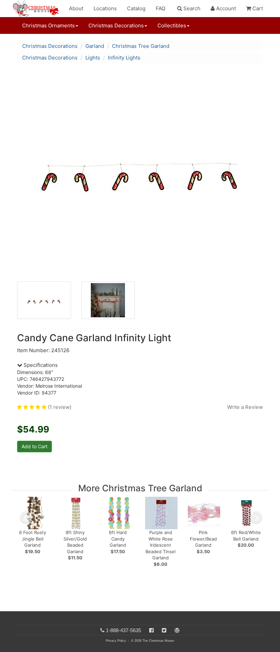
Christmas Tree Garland (140, 46)
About (76, 8)
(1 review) (59, 407)
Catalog (136, 8)
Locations (105, 8)
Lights (92, 57)
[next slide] (256, 517)
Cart (257, 8)
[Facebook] (151, 630)
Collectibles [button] (171, 25)
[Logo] (38, 8)
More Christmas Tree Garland (140, 488)
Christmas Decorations (50, 46)
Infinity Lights (124, 57)
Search (191, 8)
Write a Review (245, 407)
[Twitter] (164, 630)
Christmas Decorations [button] (116, 25)
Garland (94, 46)
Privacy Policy (116, 640)
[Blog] (177, 630)
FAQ (160, 8)
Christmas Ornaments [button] (48, 25)
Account (225, 8)
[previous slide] (26, 517)
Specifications (40, 365)
